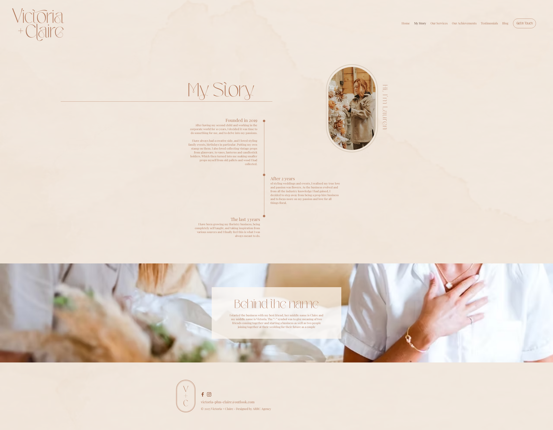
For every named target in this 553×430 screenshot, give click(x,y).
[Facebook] (202, 394)
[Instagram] (209, 394)
